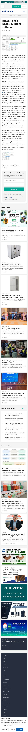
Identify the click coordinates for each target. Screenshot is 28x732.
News (6, 15)
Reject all (4, 729)
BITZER (4, 92)
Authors (4, 675)
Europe (12, 165)
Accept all (20, 729)
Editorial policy (6, 697)
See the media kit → (6, 648)
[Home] (7, 11)
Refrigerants (5, 165)
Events (4, 664)
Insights (4, 661)
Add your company (7, 688)
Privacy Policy (9, 197)
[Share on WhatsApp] (7, 167)
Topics (4, 673)
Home (2, 15)
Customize (12, 729)
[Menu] (24, 11)
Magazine (5, 670)
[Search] (2, 6)
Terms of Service (18, 196)
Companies (5, 667)
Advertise (5, 682)
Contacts (5, 700)
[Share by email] (5, 167)
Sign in (24, 6)
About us (5, 694)
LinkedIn (4, 712)
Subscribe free (16, 6)
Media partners (6, 685)
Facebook (5, 715)
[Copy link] (2, 167)
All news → (24, 408)
